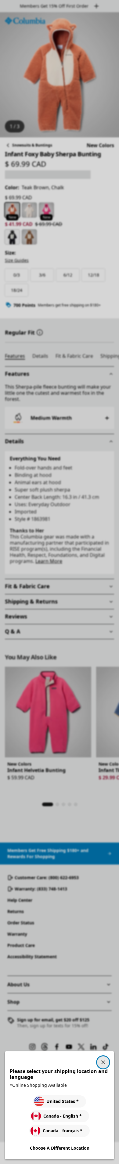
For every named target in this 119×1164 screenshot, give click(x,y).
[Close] (103, 1062)
